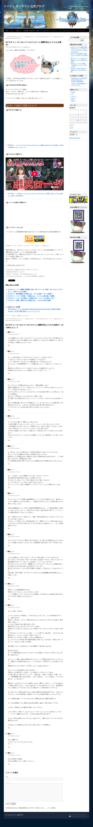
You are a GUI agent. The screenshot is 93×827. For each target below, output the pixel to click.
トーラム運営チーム (25, 47)
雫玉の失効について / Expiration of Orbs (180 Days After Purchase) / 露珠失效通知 (34, 309)
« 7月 (71, 128)
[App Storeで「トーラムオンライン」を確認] (78, 263)
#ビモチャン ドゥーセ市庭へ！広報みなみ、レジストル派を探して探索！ (31, 296)
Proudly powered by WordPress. (79, 816)
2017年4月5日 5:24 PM (13, 536)
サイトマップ (80, 30)
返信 (9, 345)
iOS (72, 94)
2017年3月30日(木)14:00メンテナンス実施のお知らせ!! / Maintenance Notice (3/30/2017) (20, 37)
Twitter (25, 30)
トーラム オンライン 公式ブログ (24, 6)
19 (78, 120)
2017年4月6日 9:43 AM (13, 736)
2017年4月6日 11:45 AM (14, 755)
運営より (20, 315)
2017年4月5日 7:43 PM (13, 586)
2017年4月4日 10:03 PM (14, 472)
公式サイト (19, 30)
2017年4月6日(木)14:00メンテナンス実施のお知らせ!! (50, 36)
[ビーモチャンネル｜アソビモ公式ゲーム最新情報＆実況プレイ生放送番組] (35, 238)
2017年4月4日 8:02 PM (13, 448)
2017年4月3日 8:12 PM (13, 353)
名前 (7, 776)
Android (73, 92)
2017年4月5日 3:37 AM (13, 495)
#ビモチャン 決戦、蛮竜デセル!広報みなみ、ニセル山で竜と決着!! (29, 300)
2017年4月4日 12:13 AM (14, 381)
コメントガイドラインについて (67, 30)
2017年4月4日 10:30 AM (14, 418)
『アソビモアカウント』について (48, 30)
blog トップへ (10, 30)
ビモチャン (14, 315)
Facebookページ (33, 30)
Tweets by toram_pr (74, 138)
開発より (73, 100)
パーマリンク (26, 315)
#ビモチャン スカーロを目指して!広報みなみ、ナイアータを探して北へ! (31, 298)
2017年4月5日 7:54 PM (13, 607)
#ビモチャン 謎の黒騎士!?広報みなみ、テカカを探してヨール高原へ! (30, 294)
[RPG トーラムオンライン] (78, 233)
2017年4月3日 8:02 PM (13, 334)
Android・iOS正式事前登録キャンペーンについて (24, 311)
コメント (8, 782)
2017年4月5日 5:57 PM (13, 553)
